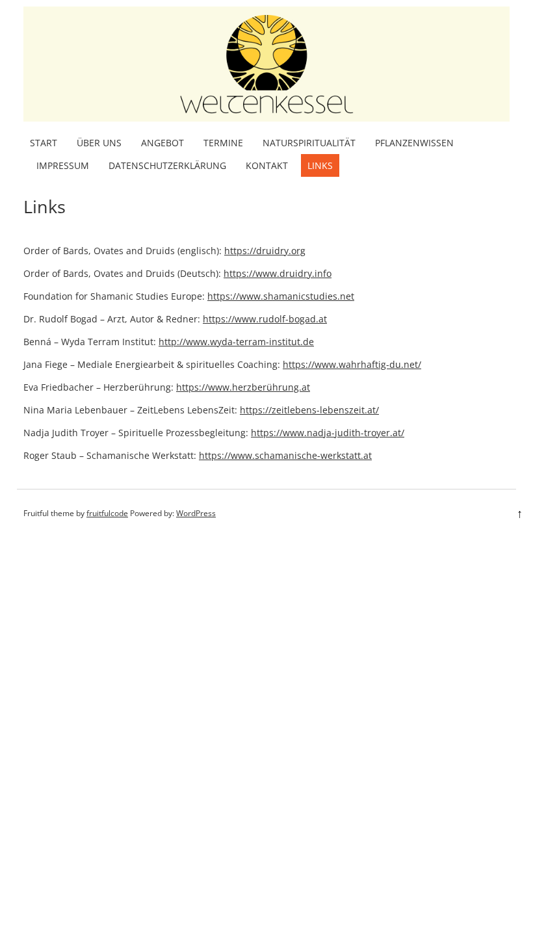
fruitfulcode (107, 513)
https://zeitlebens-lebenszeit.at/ (309, 410)
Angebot (162, 143)
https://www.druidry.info (278, 273)
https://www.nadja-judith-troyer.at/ (327, 432)
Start (43, 143)
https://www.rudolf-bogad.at (265, 319)
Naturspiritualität (309, 143)
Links (320, 165)
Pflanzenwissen (414, 143)
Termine (223, 143)
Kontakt (267, 165)
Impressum (62, 165)
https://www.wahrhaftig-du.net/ (352, 364)
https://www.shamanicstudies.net (280, 296)
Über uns (99, 143)
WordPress (196, 513)
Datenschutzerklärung (167, 165)
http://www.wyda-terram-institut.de (236, 341)
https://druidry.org (265, 250)
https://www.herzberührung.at (243, 387)
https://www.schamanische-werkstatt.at (285, 455)
